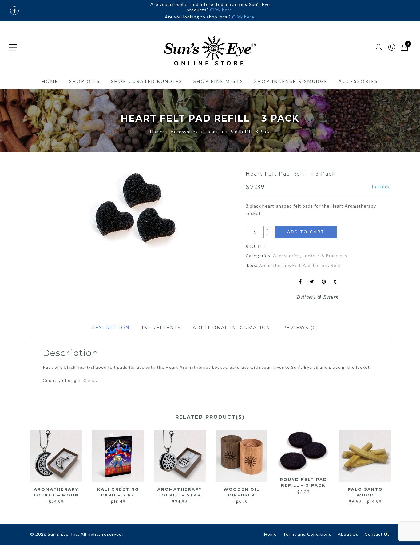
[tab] (110, 328)
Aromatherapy (274, 265)
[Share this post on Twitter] (311, 282)
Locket (320, 265)
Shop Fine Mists (218, 81)
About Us (348, 534)
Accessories (358, 81)
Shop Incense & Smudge (291, 81)
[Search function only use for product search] (379, 47)
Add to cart (305, 232)
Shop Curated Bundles (147, 81)
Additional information (232, 327)
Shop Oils (84, 81)
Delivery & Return (318, 297)
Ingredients (161, 327)
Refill (336, 265)
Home (50, 81)
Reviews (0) (300, 327)
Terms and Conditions (307, 534)
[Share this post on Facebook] (300, 282)
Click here (221, 9)
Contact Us (377, 534)
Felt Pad (301, 265)
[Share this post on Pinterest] (324, 282)
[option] (133, 210)
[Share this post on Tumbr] (335, 282)
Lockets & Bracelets (325, 255)
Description (110, 327)
